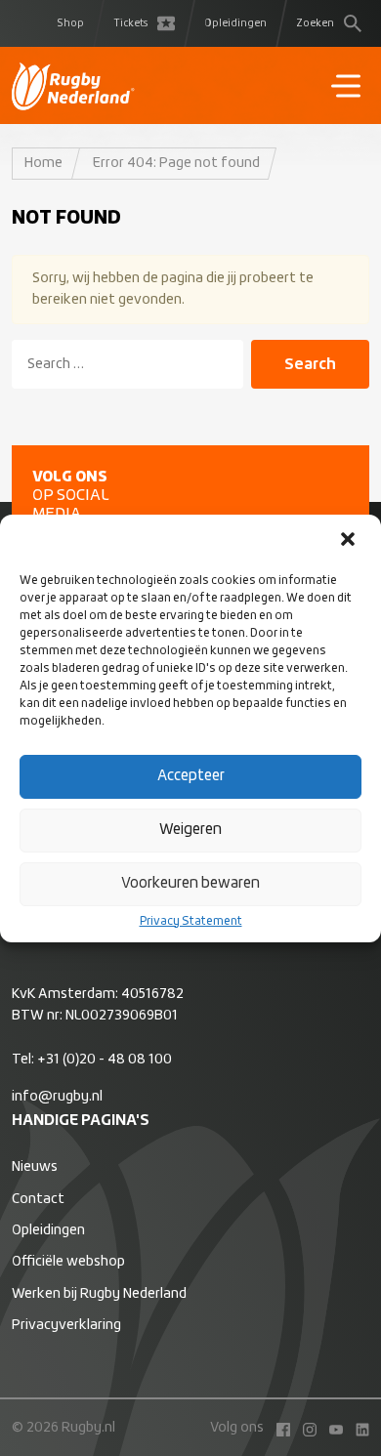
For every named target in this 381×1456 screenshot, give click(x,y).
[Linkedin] (357, 1428)
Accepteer (191, 776)
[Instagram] (305, 1428)
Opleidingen (235, 23)
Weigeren (190, 829)
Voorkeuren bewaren (190, 883)
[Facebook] (278, 1428)
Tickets (130, 23)
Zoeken (315, 23)
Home (43, 163)
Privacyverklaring (66, 1325)
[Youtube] (331, 1428)
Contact (38, 1199)
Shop (70, 23)
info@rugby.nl (57, 1096)
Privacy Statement (191, 922)
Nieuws (35, 1167)
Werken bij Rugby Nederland (99, 1294)
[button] (349, 541)
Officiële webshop (68, 1262)
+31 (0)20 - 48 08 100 (104, 1059)
